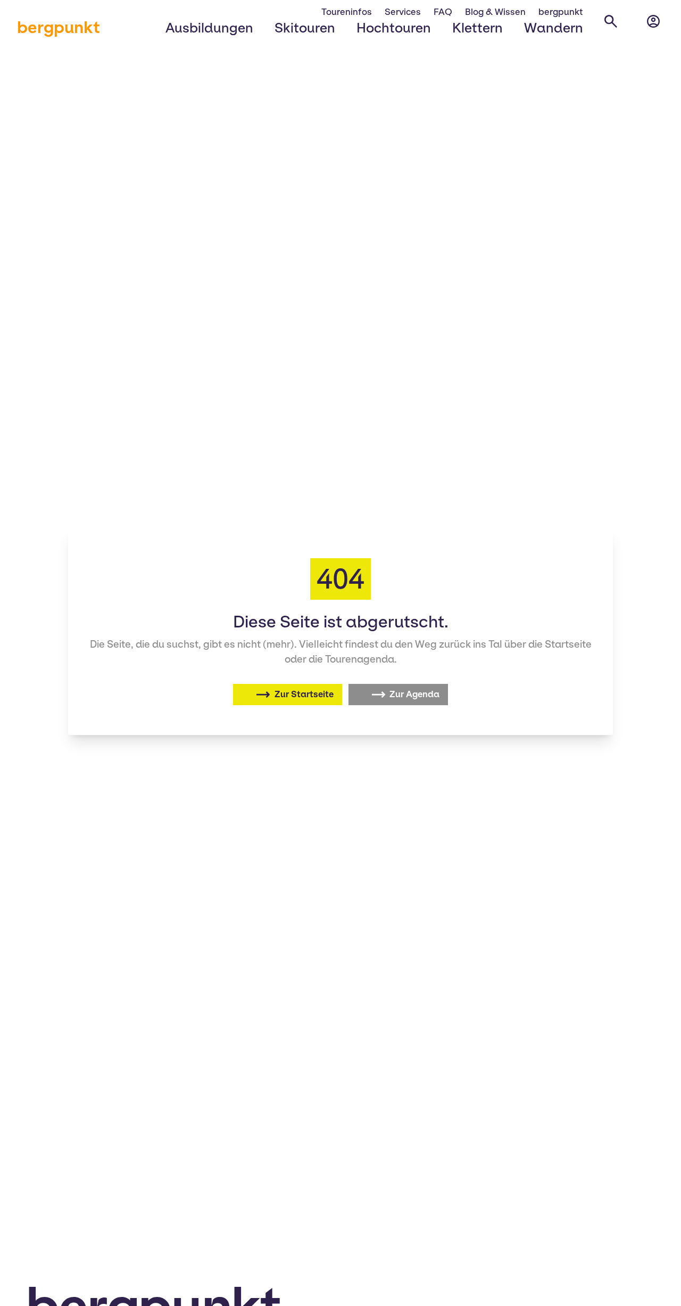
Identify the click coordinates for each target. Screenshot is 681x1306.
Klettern (477, 27)
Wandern (553, 27)
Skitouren (305, 27)
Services (403, 12)
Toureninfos (346, 12)
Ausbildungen (209, 27)
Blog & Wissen (495, 12)
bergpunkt (58, 27)
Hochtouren (393, 27)
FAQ (443, 12)
